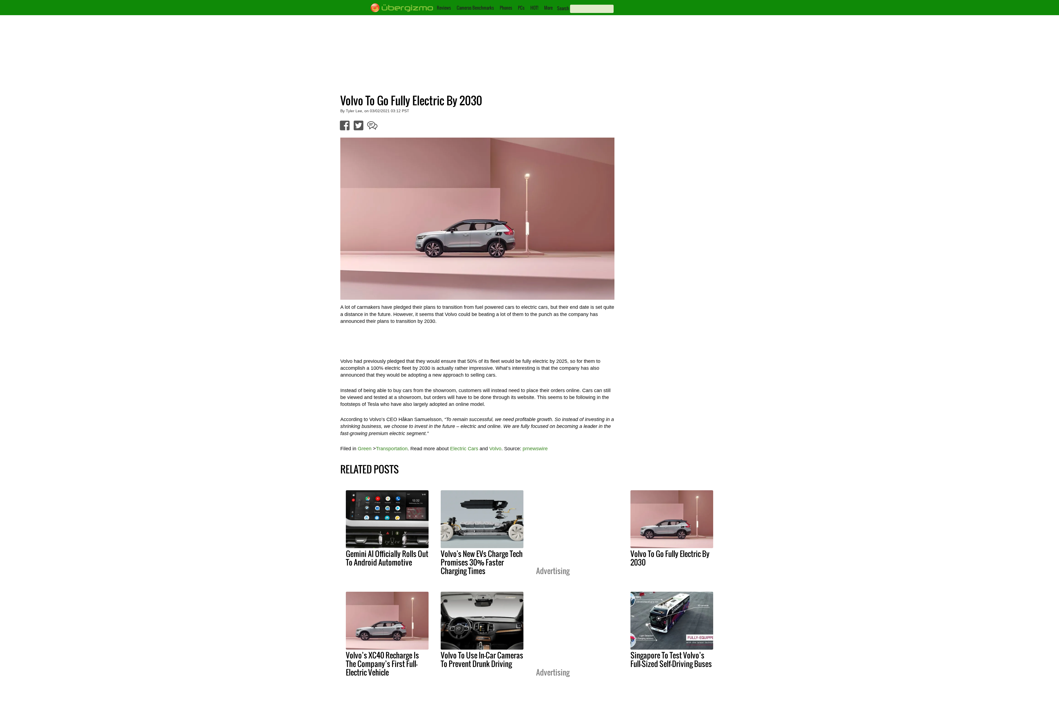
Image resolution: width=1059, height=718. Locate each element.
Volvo (495, 448)
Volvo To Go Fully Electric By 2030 (670, 558)
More (548, 7)
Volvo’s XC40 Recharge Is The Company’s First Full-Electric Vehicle (382, 664)
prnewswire (535, 448)
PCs (521, 7)
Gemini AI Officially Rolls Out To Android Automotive (387, 558)
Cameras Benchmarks (475, 7)
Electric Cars (464, 448)
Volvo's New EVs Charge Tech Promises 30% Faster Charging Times (482, 562)
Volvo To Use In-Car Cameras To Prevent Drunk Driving (482, 659)
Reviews (444, 7)
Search (563, 8)
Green (364, 448)
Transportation (392, 448)
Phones (506, 7)
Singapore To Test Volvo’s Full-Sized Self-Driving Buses (671, 659)
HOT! (534, 7)
